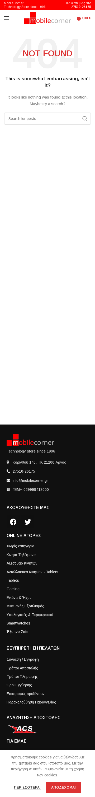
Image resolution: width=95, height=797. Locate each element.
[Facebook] (13, 521)
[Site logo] (47, 18)
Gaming (13, 589)
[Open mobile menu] (6, 18)
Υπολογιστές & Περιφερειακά (30, 615)
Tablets (13, 580)
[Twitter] (27, 521)
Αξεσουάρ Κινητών (22, 563)
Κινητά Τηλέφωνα (21, 555)
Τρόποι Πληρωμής (22, 676)
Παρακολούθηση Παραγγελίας (31, 702)
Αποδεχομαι (63, 787)
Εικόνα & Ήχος (19, 597)
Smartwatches (18, 623)
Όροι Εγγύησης (19, 685)
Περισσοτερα (27, 787)
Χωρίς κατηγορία (20, 546)
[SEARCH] (85, 119)
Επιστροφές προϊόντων (26, 694)
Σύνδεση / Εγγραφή (23, 659)
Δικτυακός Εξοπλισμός (25, 606)
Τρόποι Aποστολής (22, 668)
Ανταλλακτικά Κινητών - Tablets (32, 572)
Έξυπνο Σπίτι (17, 632)
